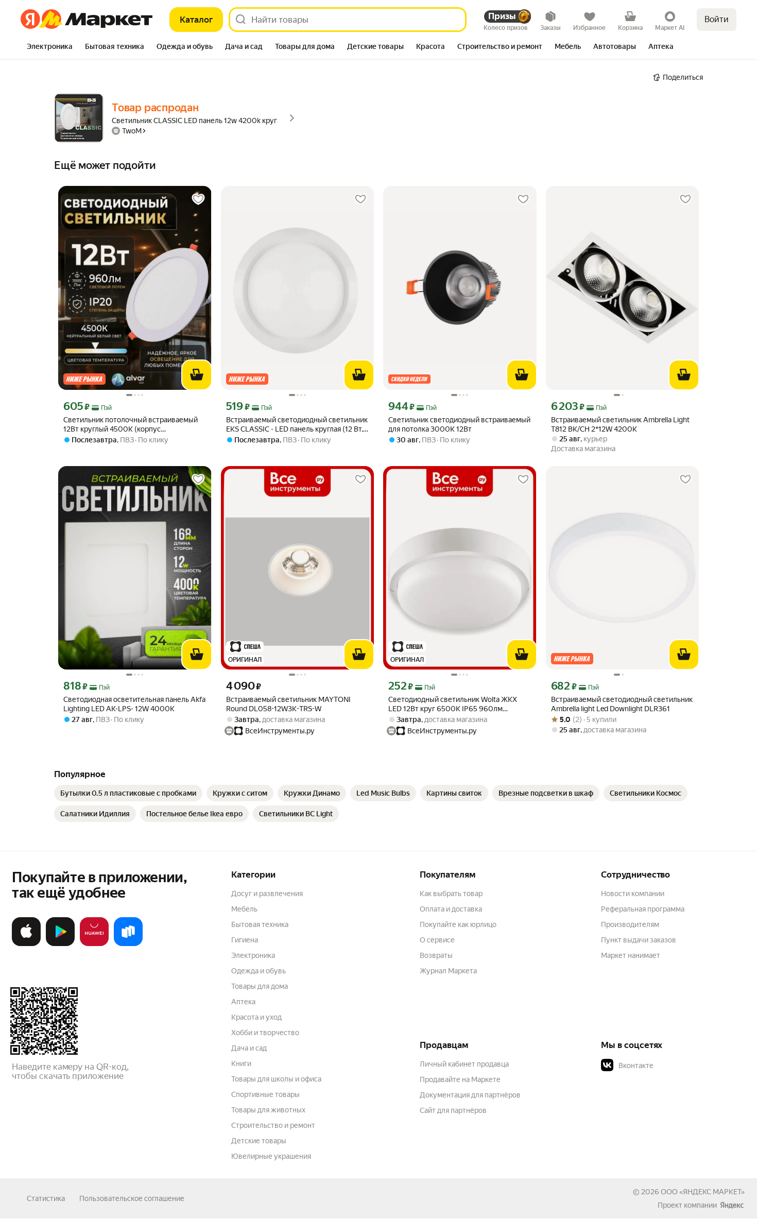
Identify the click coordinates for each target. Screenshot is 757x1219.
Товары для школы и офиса (276, 1079)
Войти (716, 19)
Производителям (630, 924)
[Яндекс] (732, 1205)
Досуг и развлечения (267, 893)
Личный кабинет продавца (464, 1064)
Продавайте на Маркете (460, 1079)
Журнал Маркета (448, 971)
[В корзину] (196, 374)
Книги (241, 1063)
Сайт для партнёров (453, 1110)
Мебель (244, 909)
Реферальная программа (642, 909)
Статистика (46, 1198)
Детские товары (258, 1141)
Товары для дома (259, 986)
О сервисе (437, 940)
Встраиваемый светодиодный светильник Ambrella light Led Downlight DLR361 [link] (622, 704)
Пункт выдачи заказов (638, 940)
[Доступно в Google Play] (60, 944)
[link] (128, 793)
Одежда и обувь (258, 971)
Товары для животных (268, 1110)
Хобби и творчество (265, 1032)
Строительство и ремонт (273, 1125)
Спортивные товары (265, 1094)
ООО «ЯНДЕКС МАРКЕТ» (703, 1192)
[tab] (50, 47)
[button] (673, 1065)
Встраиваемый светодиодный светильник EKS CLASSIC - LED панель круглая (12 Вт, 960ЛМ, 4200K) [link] (297, 425)
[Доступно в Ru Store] (128, 944)
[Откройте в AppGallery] (94, 944)
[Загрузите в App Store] (26, 944)
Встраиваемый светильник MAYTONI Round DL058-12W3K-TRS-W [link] (288, 704)
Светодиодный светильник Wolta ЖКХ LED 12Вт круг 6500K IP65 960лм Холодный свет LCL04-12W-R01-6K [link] (452, 704)
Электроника (253, 955)
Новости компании (632, 893)
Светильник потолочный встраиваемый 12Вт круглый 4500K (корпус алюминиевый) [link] (130, 425)
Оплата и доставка (451, 909)
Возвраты (436, 955)
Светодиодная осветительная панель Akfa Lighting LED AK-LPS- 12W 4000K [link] (134, 704)
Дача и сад (249, 1048)
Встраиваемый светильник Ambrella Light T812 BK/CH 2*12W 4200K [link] (620, 424)
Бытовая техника (259, 924)
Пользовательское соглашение (131, 1198)
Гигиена (244, 940)
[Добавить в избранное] (198, 199)
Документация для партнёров (470, 1095)
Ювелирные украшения (271, 1156)
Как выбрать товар (451, 893)
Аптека (243, 1002)
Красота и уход (256, 1017)
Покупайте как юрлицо (458, 924)
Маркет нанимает (630, 955)
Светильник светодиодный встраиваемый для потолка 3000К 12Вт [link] (459, 424)
